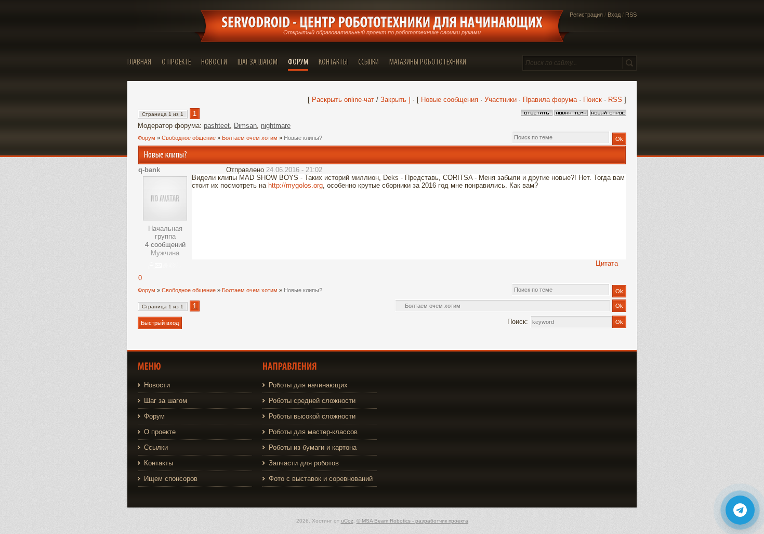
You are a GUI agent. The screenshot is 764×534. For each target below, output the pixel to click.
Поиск (592, 99)
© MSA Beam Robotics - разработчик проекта (412, 521)
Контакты (158, 463)
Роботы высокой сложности (312, 416)
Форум (146, 138)
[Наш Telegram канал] (740, 510)
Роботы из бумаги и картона (313, 447)
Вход (614, 14)
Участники (500, 99)
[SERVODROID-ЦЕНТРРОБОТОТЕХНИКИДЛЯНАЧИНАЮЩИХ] (382, 22)
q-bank (149, 170)
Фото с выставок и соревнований (321, 479)
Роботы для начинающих (308, 385)
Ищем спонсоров (170, 479)
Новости (157, 385)
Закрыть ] (395, 99)
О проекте (160, 432)
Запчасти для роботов (304, 463)
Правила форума (550, 99)
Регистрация (586, 14)
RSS (631, 14)
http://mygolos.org (295, 185)
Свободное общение (189, 138)
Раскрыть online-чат (344, 99)
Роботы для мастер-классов (313, 432)
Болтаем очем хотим (250, 138)
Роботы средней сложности (312, 401)
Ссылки (156, 447)
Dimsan (245, 125)
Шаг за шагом (165, 401)
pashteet (217, 125)
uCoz (347, 521)
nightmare (276, 125)
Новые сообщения (449, 99)
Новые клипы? (303, 138)
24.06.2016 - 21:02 (294, 170)
